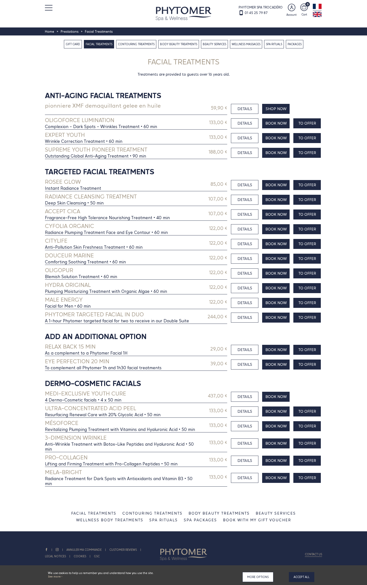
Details (244, 108)
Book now (276, 123)
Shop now (276, 108)
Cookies (80, 556)
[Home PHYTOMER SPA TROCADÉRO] (184, 13)
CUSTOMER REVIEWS (123, 550)
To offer (307, 123)
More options (258, 577)
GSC (97, 556)
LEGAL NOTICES (55, 556)
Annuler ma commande (84, 550)
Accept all (302, 577)
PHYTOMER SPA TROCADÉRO (261, 7)
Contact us (313, 554)
